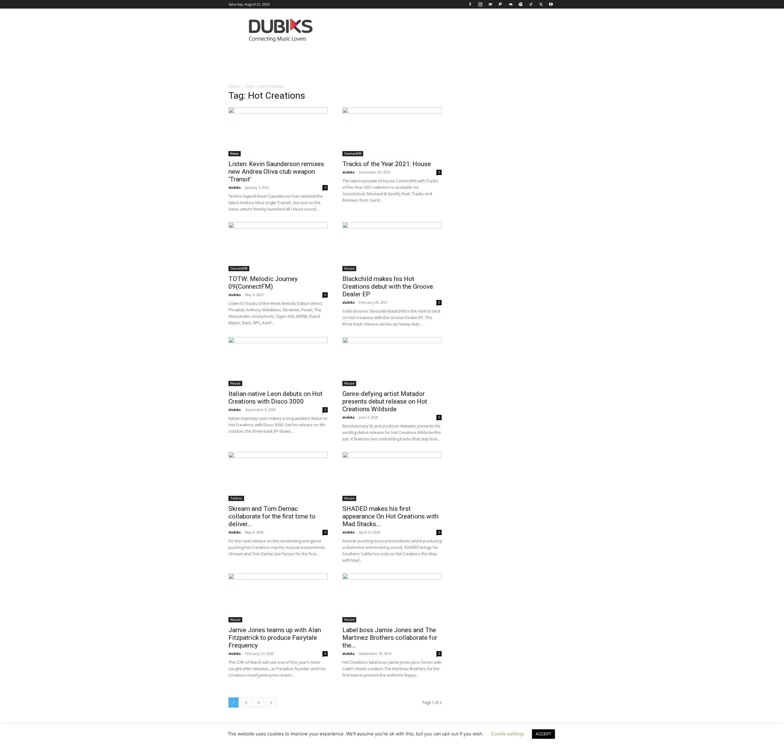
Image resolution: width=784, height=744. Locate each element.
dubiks (234, 187)
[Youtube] (551, 4)
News (234, 153)
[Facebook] (470, 4)
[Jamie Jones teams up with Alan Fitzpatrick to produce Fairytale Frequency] (278, 597)
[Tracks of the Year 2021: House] (392, 131)
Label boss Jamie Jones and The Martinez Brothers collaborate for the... (389, 637)
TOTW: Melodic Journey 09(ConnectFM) (263, 282)
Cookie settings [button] (507, 734)
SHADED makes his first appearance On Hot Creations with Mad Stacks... (390, 516)
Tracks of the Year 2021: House (386, 164)
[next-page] (271, 702)
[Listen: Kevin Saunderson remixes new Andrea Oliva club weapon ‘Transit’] (278, 131)
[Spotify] (520, 4)
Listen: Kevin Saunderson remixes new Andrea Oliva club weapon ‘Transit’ (276, 171)
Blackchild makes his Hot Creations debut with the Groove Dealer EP (387, 286)
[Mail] (490, 4)
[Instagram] (480, 4)
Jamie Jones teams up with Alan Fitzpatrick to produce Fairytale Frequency (274, 637)
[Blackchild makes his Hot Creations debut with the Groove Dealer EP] (392, 246)
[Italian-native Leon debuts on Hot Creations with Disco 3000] (278, 361)
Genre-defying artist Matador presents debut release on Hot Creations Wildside (384, 401)
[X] (540, 4)
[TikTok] (530, 4)
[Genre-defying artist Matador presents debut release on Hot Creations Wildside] (392, 361)
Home (233, 86)
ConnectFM (352, 153)
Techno (236, 498)
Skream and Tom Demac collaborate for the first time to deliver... (271, 516)
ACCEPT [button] (543, 733)
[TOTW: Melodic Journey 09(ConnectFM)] (278, 246)
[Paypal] (500, 4)
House (349, 268)
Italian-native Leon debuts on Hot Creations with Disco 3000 (275, 397)
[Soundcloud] (510, 4)
